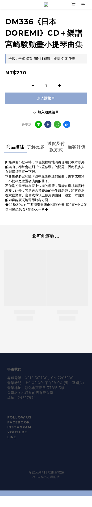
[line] (38, 124)
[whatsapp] (57, 124)
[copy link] (66, 124)
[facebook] (47, 124)
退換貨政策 (56, 472)
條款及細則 (37, 472)
